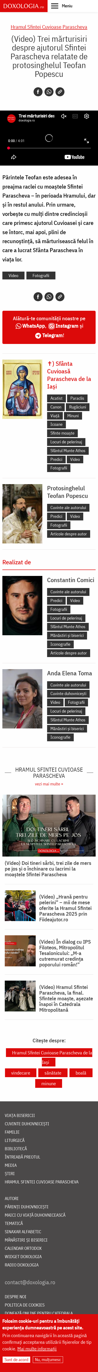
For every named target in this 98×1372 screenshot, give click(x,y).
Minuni (73, 415)
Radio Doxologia (22, 1265)
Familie (12, 1132)
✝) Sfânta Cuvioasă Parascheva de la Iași (69, 375)
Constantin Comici (70, 580)
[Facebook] (38, 91)
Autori (12, 1198)
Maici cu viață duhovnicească (35, 1215)
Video (13, 275)
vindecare (20, 1073)
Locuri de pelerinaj (66, 442)
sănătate (52, 1073)
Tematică (14, 1223)
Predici (56, 459)
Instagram (67, 325)
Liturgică (14, 1140)
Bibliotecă (16, 1148)
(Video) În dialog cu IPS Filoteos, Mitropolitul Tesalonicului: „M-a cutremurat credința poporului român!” (65, 953)
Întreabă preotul (22, 1157)
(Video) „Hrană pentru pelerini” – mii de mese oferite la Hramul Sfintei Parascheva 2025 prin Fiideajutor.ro (65, 908)
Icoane (56, 424)
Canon (55, 407)
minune (48, 1083)
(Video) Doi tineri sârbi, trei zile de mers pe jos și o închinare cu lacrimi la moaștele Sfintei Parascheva (48, 868)
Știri (10, 1173)
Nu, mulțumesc (48, 1359)
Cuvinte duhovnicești (68, 693)
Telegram (52, 335)
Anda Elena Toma (69, 673)
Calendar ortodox (23, 1248)
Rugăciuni (77, 407)
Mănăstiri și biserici (67, 635)
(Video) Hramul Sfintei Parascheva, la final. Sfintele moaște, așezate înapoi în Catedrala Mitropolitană (66, 998)
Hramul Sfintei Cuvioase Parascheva (49, 26)
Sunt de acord (16, 1359)
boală (81, 1073)
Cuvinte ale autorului (68, 507)
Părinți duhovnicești (27, 1207)
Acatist (56, 398)
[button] (61, 6)
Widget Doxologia (23, 1256)
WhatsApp (33, 325)
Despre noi (15, 1296)
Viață (54, 415)
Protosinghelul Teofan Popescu (67, 491)
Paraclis (77, 398)
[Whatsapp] (49, 91)
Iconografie (60, 644)
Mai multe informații (37, 1348)
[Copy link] (59, 91)
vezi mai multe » (49, 784)
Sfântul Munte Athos (67, 450)
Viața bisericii (20, 1115)
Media (11, 1165)
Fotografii (41, 275)
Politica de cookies (24, 1305)
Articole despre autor (68, 534)
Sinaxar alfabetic (23, 1231)
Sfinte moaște (62, 433)
